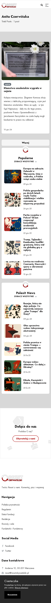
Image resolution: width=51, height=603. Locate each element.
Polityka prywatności (11, 504)
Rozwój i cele (8, 523)
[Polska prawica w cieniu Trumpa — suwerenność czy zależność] (13, 349)
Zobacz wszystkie (24, 161)
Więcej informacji (21, 587)
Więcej (25, 142)
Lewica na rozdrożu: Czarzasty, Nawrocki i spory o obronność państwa (34, 265)
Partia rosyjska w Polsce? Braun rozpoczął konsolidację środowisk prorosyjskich (32, 221)
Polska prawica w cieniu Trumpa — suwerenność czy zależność (32, 346)
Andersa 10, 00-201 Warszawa (19, 568)
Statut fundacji (8, 514)
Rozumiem (12, 594)
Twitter (8, 550)
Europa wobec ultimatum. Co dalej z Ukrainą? (34, 364)
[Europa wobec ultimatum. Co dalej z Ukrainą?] (13, 367)
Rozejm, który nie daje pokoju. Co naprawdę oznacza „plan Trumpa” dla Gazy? (33, 309)
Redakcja (6, 519)
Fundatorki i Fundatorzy (12, 528)
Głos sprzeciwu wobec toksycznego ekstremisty (33, 328)
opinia (7, 84)
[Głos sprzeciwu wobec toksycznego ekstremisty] (13, 331)
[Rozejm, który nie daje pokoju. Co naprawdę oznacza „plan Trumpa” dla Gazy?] (13, 311)
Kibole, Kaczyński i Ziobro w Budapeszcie (34, 381)
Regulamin (6, 509)
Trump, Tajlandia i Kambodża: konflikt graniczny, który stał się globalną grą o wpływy (33, 245)
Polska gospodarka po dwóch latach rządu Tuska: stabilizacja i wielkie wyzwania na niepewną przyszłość (34, 197)
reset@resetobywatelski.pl (17, 573)
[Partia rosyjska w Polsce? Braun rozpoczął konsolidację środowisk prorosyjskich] (13, 224)
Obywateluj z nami (25, 438)
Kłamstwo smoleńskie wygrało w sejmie (23, 89)
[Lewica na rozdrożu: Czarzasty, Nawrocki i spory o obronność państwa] (13, 268)
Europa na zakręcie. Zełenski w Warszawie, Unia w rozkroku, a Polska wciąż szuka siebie (33, 174)
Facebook (9, 546)
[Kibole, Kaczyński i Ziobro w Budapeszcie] (13, 384)
